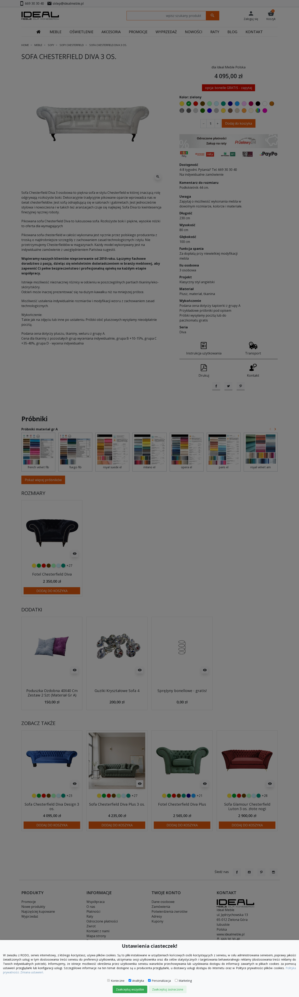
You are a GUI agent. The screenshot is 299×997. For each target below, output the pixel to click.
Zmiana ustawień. (32, 972)
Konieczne (117, 981)
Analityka (138, 981)
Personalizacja (161, 981)
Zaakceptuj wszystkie (130, 989)
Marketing (185, 981)
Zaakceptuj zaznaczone (167, 989)
